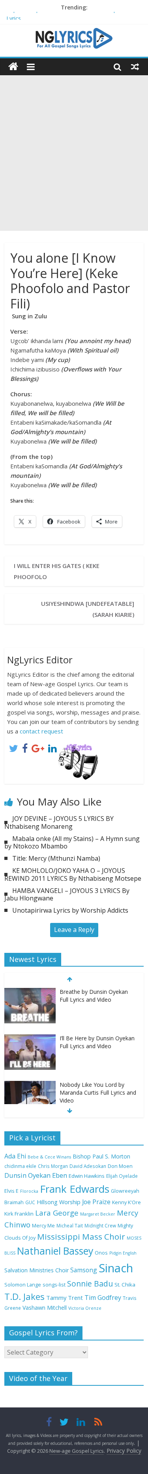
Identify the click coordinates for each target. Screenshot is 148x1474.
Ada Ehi (15, 1156)
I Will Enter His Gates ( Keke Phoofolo (56, 571)
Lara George (57, 1213)
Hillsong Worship (59, 1202)
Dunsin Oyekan (27, 1175)
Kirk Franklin (19, 1213)
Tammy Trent (64, 1297)
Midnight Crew (100, 1225)
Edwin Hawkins (87, 1175)
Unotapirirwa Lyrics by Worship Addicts (70, 910)
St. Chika (124, 1284)
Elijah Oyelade (122, 1176)
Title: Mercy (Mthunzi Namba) (56, 858)
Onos (101, 1252)
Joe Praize (96, 1201)
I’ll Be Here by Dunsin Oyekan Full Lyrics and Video (97, 1042)
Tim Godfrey (102, 1297)
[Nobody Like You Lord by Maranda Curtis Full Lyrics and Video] (30, 1085)
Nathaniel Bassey (55, 1250)
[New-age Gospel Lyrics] (13, 66)
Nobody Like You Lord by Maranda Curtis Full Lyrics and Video (98, 1092)
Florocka (29, 1191)
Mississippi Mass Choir (81, 1236)
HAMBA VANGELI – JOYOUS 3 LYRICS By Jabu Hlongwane (66, 894)
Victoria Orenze (84, 1308)
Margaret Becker (97, 1214)
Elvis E (11, 1191)
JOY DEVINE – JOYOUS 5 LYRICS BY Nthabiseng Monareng (59, 822)
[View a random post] (135, 66)
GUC (30, 1202)
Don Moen (120, 1166)
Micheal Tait (69, 1225)
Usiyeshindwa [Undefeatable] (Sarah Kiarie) (87, 609)
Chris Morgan (53, 1166)
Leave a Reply (74, 929)
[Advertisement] (74, 153)
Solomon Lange (22, 1284)
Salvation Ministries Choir (36, 1270)
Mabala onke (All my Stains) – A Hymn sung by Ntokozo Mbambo (72, 842)
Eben (59, 1175)
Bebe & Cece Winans (49, 1157)
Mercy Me (43, 1225)
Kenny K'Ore (126, 1202)
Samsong (83, 1270)
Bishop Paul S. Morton (101, 1156)
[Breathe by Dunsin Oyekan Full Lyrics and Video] (30, 992)
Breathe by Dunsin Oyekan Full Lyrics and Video (94, 995)
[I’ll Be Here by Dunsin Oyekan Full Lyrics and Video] (30, 1038)
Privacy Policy (124, 1450)
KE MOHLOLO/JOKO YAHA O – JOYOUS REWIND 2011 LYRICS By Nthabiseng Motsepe (72, 874)
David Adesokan (87, 1166)
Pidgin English (123, 1253)
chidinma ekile (20, 1166)
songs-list (54, 1284)
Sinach (116, 1268)
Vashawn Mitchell (44, 1307)
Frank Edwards (74, 1189)
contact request (41, 731)
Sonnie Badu (90, 1283)
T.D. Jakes (24, 1296)
